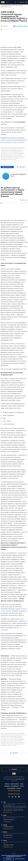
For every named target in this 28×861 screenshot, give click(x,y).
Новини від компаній (6, 5)
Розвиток (7, 786)
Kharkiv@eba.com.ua (8, 828)
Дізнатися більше (20, 858)
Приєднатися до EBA (14, 790)
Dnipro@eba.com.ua (7, 837)
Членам (18, 788)
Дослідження (11, 788)
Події (21, 784)
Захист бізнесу (14, 784)
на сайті (21, 619)
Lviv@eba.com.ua (7, 821)
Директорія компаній (17, 5)
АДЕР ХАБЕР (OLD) (6, 6)
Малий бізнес (15, 786)
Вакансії (14, 853)
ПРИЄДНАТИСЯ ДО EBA (14, 793)
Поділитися (22, 167)
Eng (18, 2)
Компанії (14, 769)
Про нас (7, 784)
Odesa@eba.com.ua (7, 846)
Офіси (22, 786)
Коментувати (8, 167)
